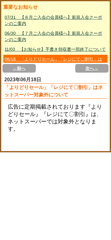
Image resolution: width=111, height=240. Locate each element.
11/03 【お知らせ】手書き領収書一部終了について (55, 49)
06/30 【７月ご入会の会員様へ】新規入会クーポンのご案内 (53, 36)
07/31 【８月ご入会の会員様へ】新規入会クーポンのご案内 (53, 20)
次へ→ (91, 68)
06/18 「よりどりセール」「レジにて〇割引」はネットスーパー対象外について (53, 62)
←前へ (19, 68)
